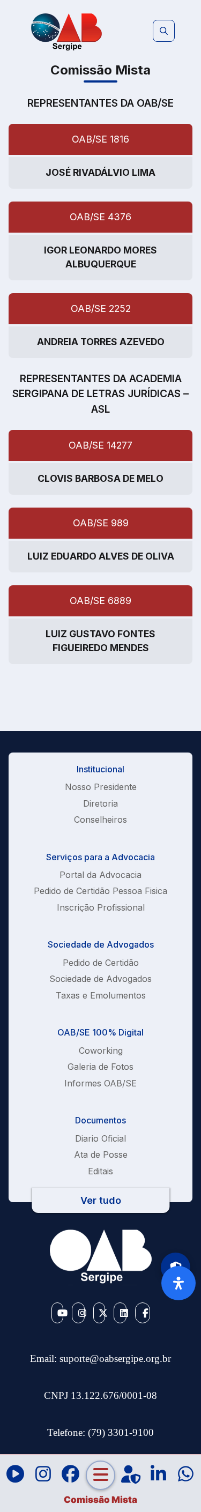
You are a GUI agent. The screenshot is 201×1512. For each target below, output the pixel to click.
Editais (100, 1171)
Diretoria (100, 803)
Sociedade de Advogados (100, 978)
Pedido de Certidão (101, 962)
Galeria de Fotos (100, 1066)
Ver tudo (100, 1200)
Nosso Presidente (101, 786)
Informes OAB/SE (100, 1083)
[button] (163, 31)
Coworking (101, 1050)
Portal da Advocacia (100, 874)
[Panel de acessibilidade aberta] (178, 1283)
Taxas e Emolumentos (101, 995)
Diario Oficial (100, 1138)
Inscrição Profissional (101, 907)
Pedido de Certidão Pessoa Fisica (100, 890)
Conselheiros (100, 819)
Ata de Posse (101, 1154)
